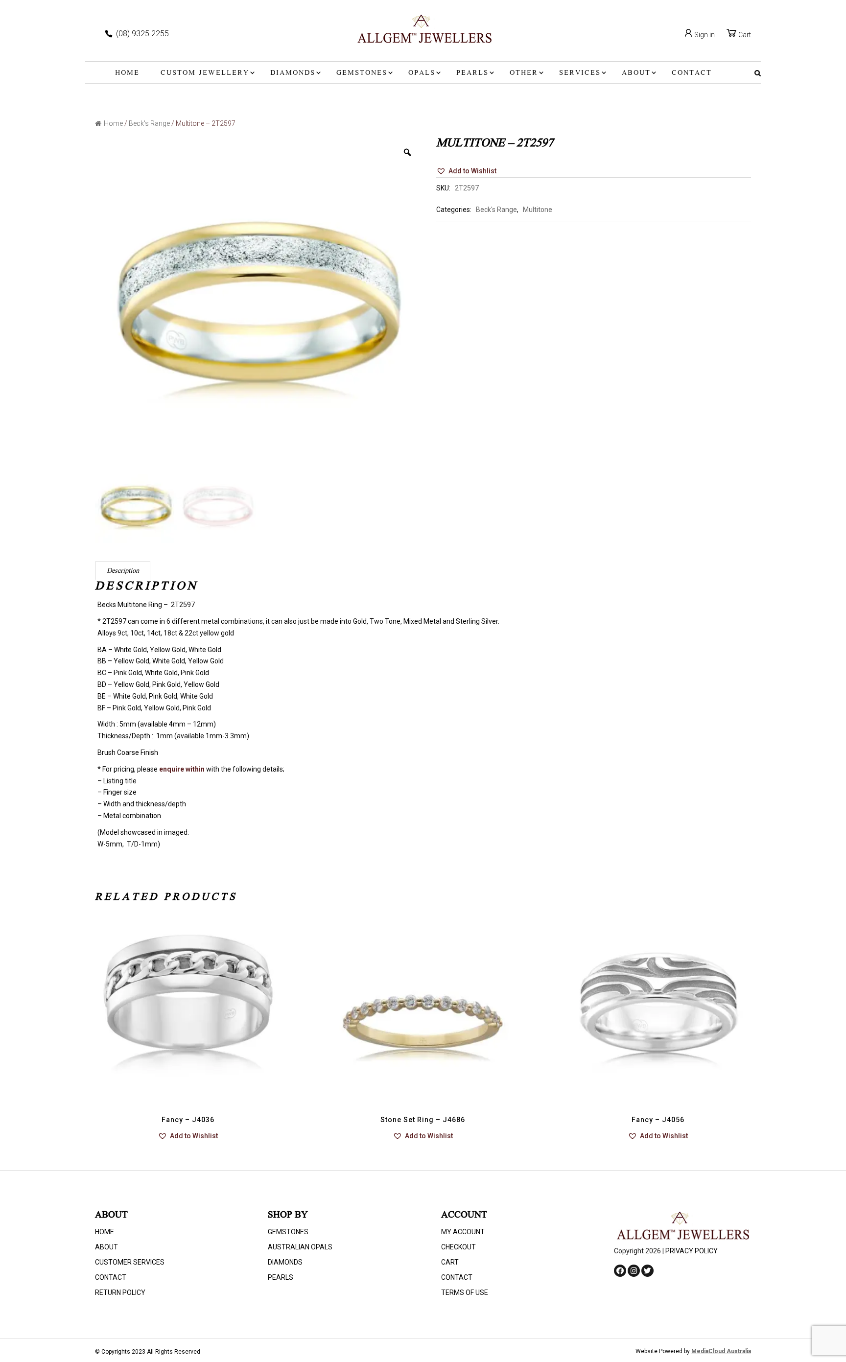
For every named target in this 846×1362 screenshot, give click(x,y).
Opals (421, 73)
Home (127, 73)
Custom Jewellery (205, 73)
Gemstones (361, 73)
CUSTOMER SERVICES (129, 1262)
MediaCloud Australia (721, 1351)
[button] (466, 171)
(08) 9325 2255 (142, 33)
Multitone (537, 209)
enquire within (182, 769)
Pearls (472, 73)
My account (463, 1232)
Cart (744, 35)
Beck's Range (149, 123)
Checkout (458, 1247)
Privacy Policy (691, 1251)
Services (580, 73)
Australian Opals (300, 1247)
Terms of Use (464, 1292)
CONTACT (692, 73)
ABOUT (636, 73)
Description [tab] (123, 571)
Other (524, 73)
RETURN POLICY (120, 1292)
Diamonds (292, 73)
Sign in (704, 35)
